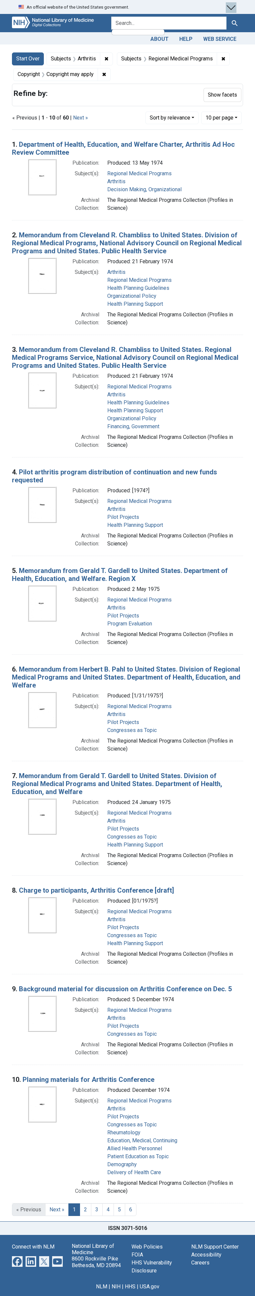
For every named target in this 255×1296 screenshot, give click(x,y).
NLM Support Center (215, 1247)
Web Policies (147, 1247)
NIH (116, 1286)
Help (186, 39)
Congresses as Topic (132, 730)
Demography (122, 1164)
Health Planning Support (135, 304)
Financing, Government (133, 426)
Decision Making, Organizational (144, 189)
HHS (130, 1286)
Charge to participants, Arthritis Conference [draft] (96, 890)
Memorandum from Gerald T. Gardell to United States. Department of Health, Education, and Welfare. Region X (120, 575)
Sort (170, 118)
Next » (80, 118)
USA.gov (149, 1286)
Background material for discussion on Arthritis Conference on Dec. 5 (125, 989)
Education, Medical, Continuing (142, 1140)
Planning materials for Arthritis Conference (88, 1080)
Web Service (219, 39)
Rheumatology (123, 1132)
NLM (101, 1286)
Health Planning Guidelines (138, 288)
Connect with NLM (33, 1247)
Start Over (28, 58)
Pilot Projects (123, 517)
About (159, 39)
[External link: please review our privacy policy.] (17, 1261)
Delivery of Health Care (134, 1172)
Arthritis (116, 181)
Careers (200, 1262)
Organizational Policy (131, 296)
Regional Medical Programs (139, 173)
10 (219, 117)
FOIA (137, 1255)
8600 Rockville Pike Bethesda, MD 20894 (96, 1262)
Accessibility (206, 1255)
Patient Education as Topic (138, 1156)
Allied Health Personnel (134, 1148)
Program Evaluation (129, 623)
